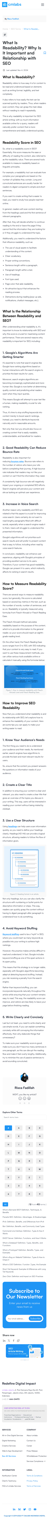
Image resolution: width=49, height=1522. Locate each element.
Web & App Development (12, 1451)
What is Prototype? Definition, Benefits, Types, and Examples (23, 1251)
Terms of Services (34, 1486)
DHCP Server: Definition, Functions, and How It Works (24, 1238)
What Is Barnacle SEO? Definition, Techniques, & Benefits (22, 1211)
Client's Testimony (9, 1481)
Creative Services (9, 1446)
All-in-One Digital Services (12, 1435)
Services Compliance (35, 1461)
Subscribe (35, 1318)
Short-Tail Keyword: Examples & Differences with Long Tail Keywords (24, 1270)
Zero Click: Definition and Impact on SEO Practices (23, 1276)
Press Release (32, 1451)
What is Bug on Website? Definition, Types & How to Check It (24, 1258)
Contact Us (31, 1440)
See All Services (9, 1456)
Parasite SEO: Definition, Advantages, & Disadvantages (24, 1217)
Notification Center (9, 1476)
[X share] (8, 1340)
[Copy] (5, 35)
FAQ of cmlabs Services (11, 1486)
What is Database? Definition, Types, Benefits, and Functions (23, 1244)
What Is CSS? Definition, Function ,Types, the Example (24, 1264)
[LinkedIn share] (4, 1340)
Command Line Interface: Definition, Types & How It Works (23, 1232)
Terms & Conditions (34, 1476)
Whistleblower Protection (37, 1456)
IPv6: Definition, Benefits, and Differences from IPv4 (23, 1221)
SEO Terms (16, 29)
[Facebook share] (13, 1340)
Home (5, 29)
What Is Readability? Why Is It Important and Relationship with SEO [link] (31, 29)
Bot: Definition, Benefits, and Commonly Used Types (24, 1226)
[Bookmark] (44, 52)
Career (29, 1446)
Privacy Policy (32, 1481)
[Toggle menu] (42, 4)
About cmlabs (32, 1435)
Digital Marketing (9, 1440)
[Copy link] (18, 1340)
